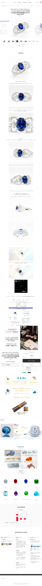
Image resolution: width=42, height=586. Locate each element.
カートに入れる (32, 360)
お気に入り (32, 364)
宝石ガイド (30, 2)
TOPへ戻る (21, 574)
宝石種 (19, 2)
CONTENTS (24, 2)
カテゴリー (14, 2)
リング (5, 5)
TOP (2, 5)
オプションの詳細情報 (6, 364)
